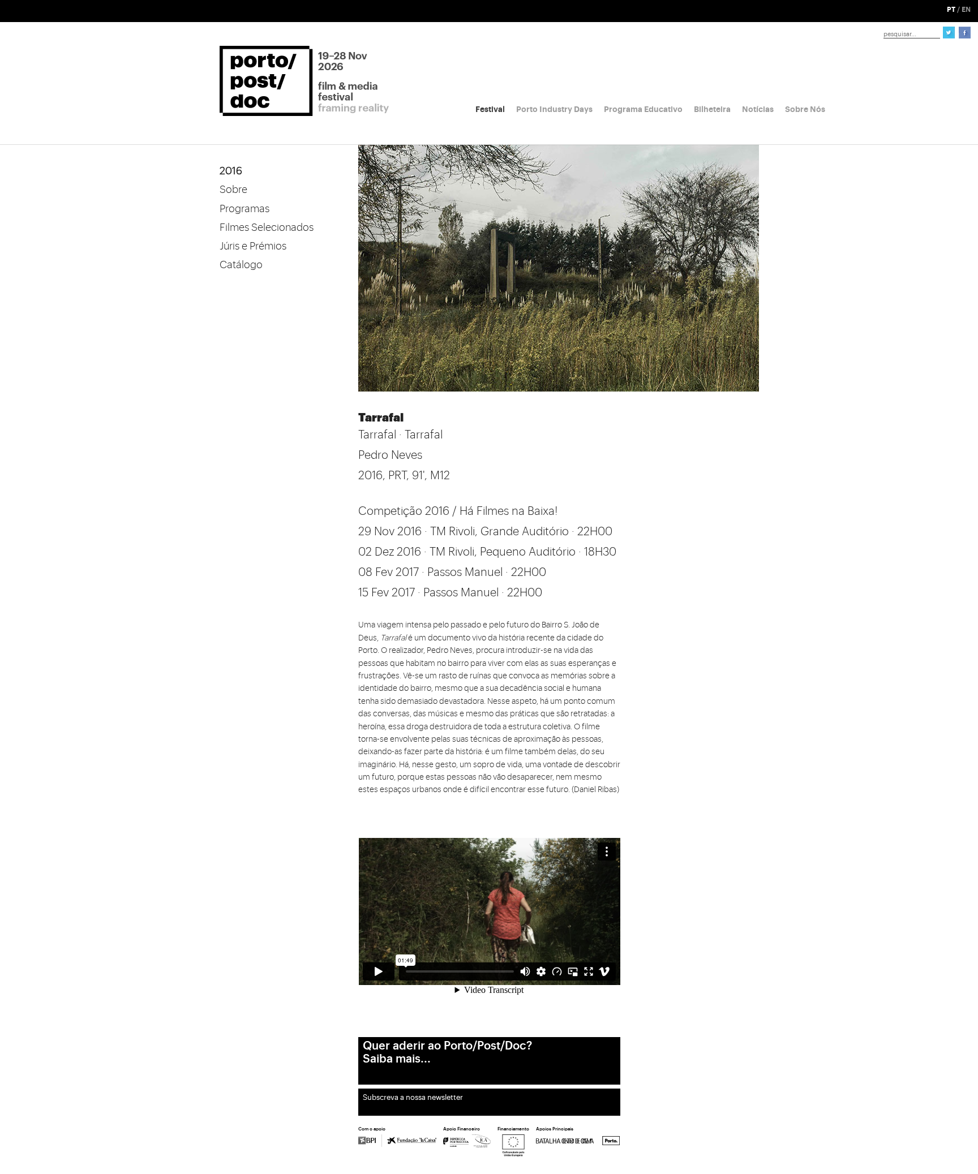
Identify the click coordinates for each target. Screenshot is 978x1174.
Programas (244, 209)
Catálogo (241, 265)
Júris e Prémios (253, 246)
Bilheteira (712, 109)
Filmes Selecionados (267, 227)
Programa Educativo (643, 109)
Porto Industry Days (554, 109)
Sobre (233, 189)
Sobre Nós (805, 109)
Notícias (758, 109)
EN (966, 9)
